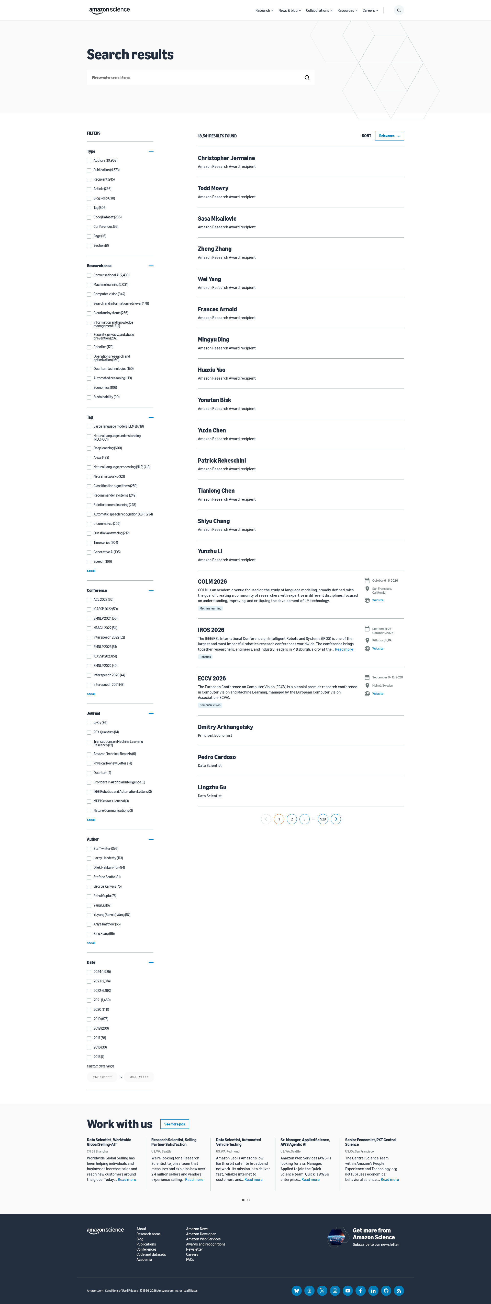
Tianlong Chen (216, 490)
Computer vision (210, 705)
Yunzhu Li (210, 551)
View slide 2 (248, 1200)
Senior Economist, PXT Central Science (370, 1142)
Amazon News (197, 1229)
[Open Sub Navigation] (272, 10)
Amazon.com (95, 1291)
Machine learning (210, 608)
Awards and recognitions (206, 1244)
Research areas (149, 1234)
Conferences (147, 1249)
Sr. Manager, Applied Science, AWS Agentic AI (305, 1142)
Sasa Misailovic (217, 218)
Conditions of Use (116, 1291)
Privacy (133, 1291)
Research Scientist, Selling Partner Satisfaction (173, 1142)
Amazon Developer (201, 1234)
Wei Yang (209, 279)
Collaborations (317, 10)
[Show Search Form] (399, 10)
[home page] (109, 9)
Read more (344, 649)
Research (262, 10)
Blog (140, 1239)
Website (377, 600)
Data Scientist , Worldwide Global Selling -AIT (109, 1142)
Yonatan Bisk (214, 399)
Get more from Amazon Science (374, 1233)
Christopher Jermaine (226, 157)
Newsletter (194, 1249)
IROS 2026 (211, 629)
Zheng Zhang (215, 248)
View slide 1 (243, 1200)
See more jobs (174, 1124)
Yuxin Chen (212, 430)
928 (323, 819)
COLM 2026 (212, 581)
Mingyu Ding (213, 339)
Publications (146, 1244)
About (142, 1229)
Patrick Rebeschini (222, 460)
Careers (369, 10)
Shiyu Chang (214, 520)
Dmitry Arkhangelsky (225, 726)
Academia (144, 1259)
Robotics (205, 657)
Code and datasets (151, 1254)
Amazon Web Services (203, 1239)
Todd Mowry (213, 188)
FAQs (190, 1259)
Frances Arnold (217, 309)
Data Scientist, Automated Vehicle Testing (238, 1142)
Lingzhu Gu (212, 787)
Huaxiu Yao (211, 369)
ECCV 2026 (212, 678)
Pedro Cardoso (217, 756)
